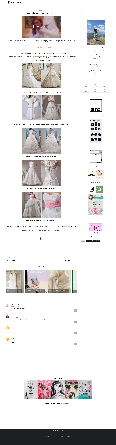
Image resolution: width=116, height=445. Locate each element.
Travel (58, 2)
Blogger (67, 436)
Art (48, 2)
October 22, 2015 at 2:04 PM (16, 340)
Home (34, 2)
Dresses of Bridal (67, 226)
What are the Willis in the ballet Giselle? (42, 47)
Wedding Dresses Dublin (36, 56)
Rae (86, 47)
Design (43, 2)
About (38, 2)
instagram (86, 86)
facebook (105, 86)
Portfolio (65, 2)
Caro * (12, 327)
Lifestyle (52, 2)
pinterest (85, 91)
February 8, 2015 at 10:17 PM (16, 306)
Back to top (111, 438)
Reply (75, 310)
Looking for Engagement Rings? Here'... (39, 291)
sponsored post (41, 10)
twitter (95, 86)
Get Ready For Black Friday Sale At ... (16, 291)
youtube (104, 91)
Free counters (95, 232)
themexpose (55, 436)
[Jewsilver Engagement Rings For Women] (95, 214)
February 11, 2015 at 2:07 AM (16, 329)
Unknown (14, 338)
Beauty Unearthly (16, 304)
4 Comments (74, 257)
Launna (13, 316)
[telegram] (9, 257)
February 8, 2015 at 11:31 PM (16, 317)
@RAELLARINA (67, 403)
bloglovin (95, 91)
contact (71, 2)
